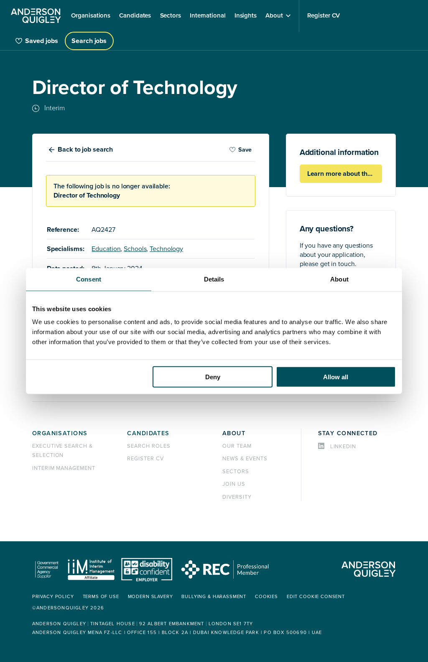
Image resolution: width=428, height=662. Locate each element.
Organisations (60, 433)
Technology (166, 249)
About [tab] (339, 278)
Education (106, 249)
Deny (212, 376)
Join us (233, 484)
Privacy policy (53, 596)
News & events (244, 458)
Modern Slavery (150, 596)
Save (245, 149)
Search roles (149, 446)
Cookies (266, 596)
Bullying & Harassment (213, 596)
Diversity (237, 497)
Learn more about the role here (344, 174)
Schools (135, 249)
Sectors (235, 471)
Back (85, 149)
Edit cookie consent (316, 596)
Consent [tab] (88, 278)
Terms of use (101, 596)
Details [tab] (214, 278)
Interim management (63, 468)
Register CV (145, 458)
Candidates (148, 433)
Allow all (335, 376)
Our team (237, 446)
